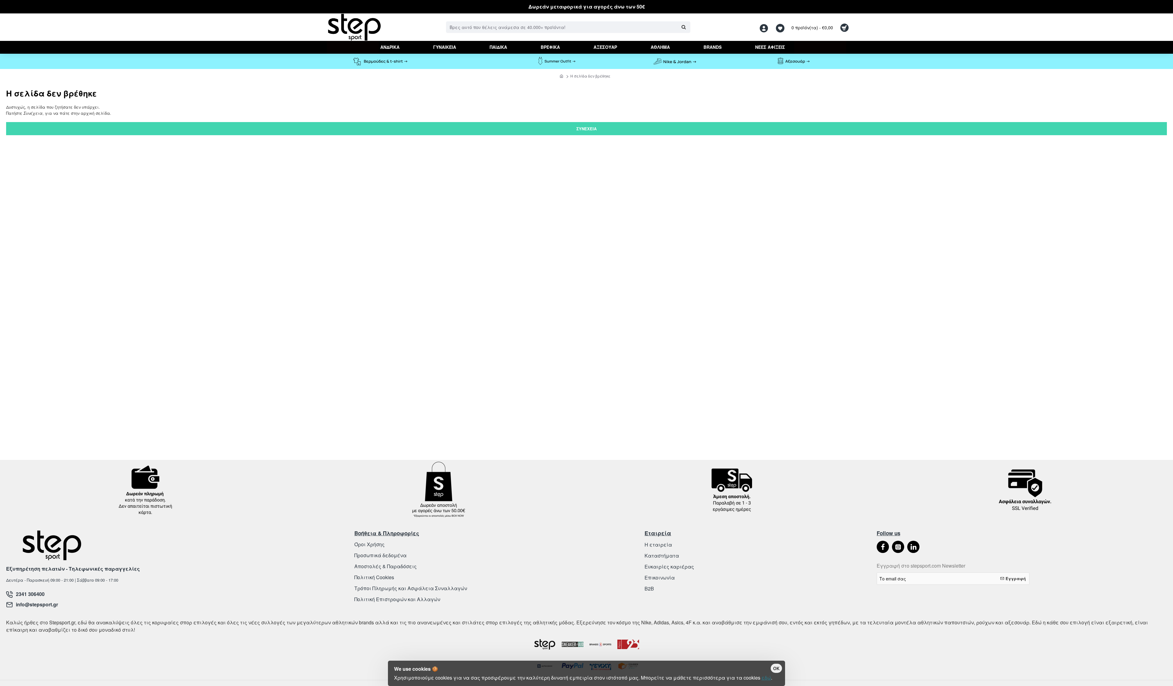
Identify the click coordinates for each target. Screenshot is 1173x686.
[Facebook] (883, 547)
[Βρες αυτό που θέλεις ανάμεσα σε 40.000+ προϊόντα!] (683, 27)
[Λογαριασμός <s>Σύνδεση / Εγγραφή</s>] (765, 27)
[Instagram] (898, 547)
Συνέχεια (586, 129)
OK (776, 668)
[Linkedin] (913, 547)
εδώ (766, 677)
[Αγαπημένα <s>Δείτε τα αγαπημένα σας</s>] (781, 27)
